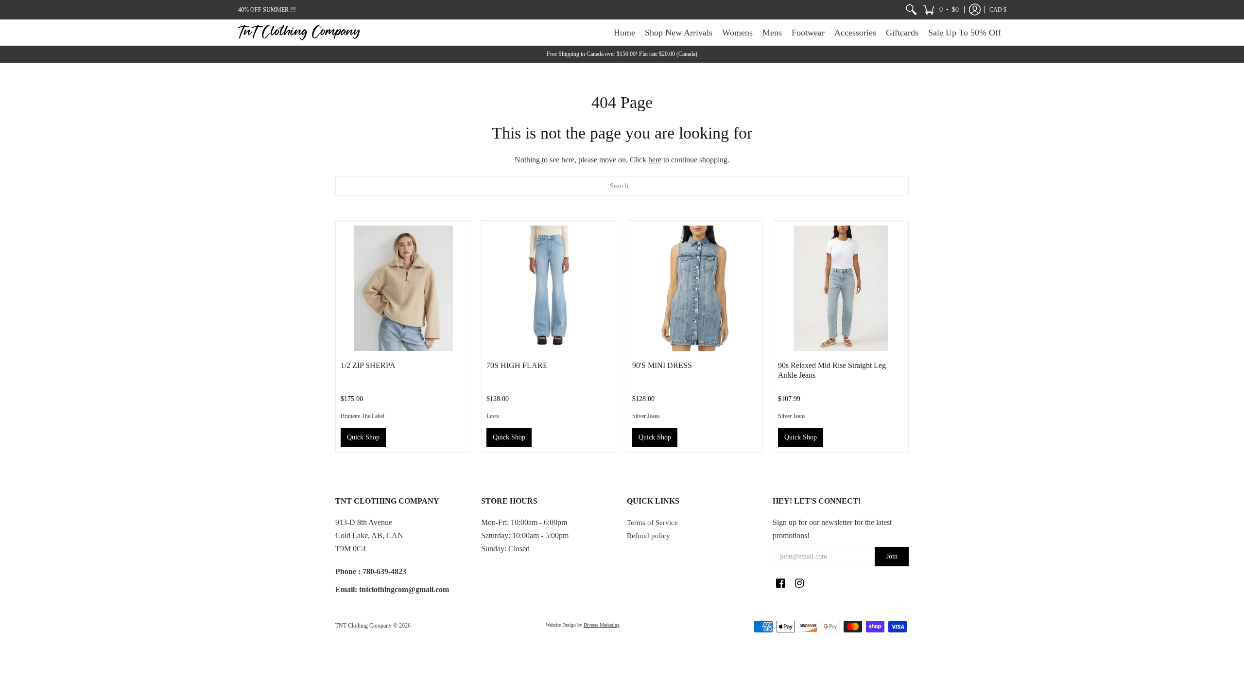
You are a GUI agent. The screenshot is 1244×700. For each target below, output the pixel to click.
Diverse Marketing (602, 625)
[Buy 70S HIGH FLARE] (549, 288)
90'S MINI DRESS (662, 365)
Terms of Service (652, 522)
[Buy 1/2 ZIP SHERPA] (403, 288)
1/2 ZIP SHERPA (368, 365)
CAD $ (997, 9)
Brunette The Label (362, 416)
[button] (941, 9)
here (654, 160)
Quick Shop (363, 437)
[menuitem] (911, 9)
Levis (492, 416)
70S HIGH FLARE (517, 365)
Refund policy (648, 536)
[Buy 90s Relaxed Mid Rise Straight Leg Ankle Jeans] (840, 288)
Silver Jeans (646, 416)
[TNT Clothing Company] (299, 32)
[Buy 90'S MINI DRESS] (695, 288)
